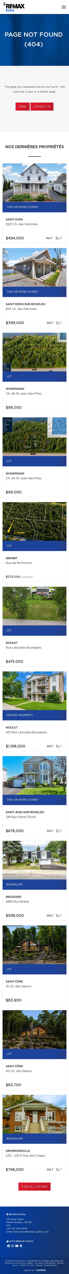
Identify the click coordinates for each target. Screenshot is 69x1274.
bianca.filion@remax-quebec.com (31, 1232)
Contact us (42, 107)
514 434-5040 (19, 1229)
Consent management (46, 1265)
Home (22, 107)
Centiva (40, 1270)
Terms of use (26, 1265)
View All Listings (34, 1187)
